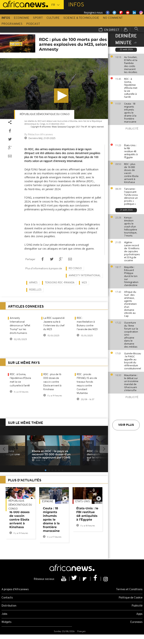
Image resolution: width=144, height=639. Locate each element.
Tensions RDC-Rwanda (59, 282)
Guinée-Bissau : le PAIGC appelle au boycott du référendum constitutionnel (132, 361)
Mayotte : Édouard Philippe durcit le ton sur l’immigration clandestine (131, 276)
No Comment (113, 18)
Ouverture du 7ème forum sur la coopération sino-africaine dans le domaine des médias (131, 334)
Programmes (12, 24)
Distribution (9, 605)
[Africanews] (24, 4)
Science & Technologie (81, 18)
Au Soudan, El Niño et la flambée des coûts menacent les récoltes (130, 65)
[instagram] (105, 579)
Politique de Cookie (130, 597)
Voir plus (126, 425)
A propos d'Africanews (15, 589)
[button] (61, 95)
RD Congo (75, 268)
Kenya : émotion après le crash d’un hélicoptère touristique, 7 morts (130, 226)
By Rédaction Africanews (38, 134)
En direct (111, 30)
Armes (33, 282)
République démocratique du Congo (45, 114)
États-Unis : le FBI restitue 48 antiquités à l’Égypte (131, 151)
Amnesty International (85, 275)
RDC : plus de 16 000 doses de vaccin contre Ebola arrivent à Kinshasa (131, 173)
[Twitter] (74, 579)
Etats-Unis (82, 501)
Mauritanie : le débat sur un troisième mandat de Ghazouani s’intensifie (131, 383)
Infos (6, 18)
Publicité (137, 605)
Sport (38, 18)
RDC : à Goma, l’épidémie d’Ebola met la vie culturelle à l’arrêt (130, 87)
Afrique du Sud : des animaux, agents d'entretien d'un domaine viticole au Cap (130, 303)
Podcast (33, 24)
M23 (84, 282)
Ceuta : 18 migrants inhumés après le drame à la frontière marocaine (130, 112)
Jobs (4, 614)
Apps (139, 614)
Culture (53, 18)
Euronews (136, 622)
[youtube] (64, 579)
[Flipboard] (85, 579)
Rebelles (35, 289)
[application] (54, 88)
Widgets (6, 622)
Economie (21, 18)
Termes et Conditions (129, 589)
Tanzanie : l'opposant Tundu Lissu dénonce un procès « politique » (131, 196)
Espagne (47, 501)
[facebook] (95, 579)
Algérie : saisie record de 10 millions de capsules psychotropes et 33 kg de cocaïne (132, 251)
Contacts (7, 597)
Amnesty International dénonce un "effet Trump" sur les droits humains (20, 326)
